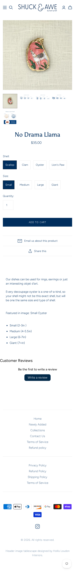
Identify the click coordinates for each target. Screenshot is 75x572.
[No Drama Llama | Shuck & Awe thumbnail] (10, 101)
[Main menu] (5, 7)
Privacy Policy (38, 465)
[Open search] (11, 7)
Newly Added (37, 424)
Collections (37, 430)
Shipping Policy (37, 477)
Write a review (37, 377)
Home (38, 418)
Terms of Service (37, 442)
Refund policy (37, 447)
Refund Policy (37, 471)
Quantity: (8, 196)
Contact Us (37, 436)
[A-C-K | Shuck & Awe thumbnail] (26, 98)
